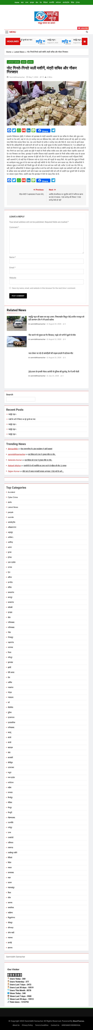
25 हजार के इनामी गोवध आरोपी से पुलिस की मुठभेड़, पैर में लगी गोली (53, 371)
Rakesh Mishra (14, 465)
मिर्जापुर (10, 797)
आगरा (10, 547)
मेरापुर (10, 807)
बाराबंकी (10, 757)
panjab (10, 512)
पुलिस (10, 712)
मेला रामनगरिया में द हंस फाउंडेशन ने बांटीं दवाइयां (36, 449)
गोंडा (9, 632)
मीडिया (10, 802)
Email (12, 267)
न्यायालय (10, 697)
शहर (22, 2)
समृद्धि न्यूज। (45, 40)
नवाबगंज (10, 687)
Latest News (13, 62)
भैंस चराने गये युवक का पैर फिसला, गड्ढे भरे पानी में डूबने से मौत (52, 335)
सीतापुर (10, 923)
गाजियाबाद (11, 622)
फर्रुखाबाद (11, 727)
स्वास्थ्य (10, 938)
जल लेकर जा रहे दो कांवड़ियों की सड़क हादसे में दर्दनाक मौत (50, 353)
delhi (10, 502)
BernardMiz (13, 449)
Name (12, 257)
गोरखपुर (10, 637)
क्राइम (32, 2)
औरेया (10, 577)
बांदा (9, 752)
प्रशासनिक (11, 722)
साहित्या (10, 913)
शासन (10, 883)
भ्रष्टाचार (11, 767)
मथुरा (9, 772)
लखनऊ (10, 847)
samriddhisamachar (17, 77)
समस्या (10, 903)
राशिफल (10, 843)
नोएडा (10, 692)
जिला (9, 652)
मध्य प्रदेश (11, 777)
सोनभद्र (10, 928)
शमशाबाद (11, 872)
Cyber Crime (13, 497)
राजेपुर (10, 827)
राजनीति (51, 2)
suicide (11, 517)
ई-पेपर (78, 2)
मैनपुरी (10, 812)
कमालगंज (11, 592)
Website (12, 278)
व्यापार (10, 868)
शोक (9, 897)
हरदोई (10, 943)
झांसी (9, 667)
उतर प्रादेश (12, 562)
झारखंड (30, 62)
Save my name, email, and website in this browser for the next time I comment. (44, 288)
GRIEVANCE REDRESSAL (71, 1025)
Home (17, 2)
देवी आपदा (11, 672)
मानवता (10, 792)
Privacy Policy (27, 1025)
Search (9, 394)
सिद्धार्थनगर (11, 918)
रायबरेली (10, 837)
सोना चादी (11, 933)
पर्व (9, 702)
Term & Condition (41, 1025)
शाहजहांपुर (11, 887)
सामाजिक (11, 908)
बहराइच (10, 747)
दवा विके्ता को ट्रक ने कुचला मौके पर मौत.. (42, 454)
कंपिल (10, 587)
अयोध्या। (11, 537)
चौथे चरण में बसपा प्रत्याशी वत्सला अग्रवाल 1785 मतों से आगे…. (43, 471)
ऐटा (9, 572)
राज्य (26, 2)
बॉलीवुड (10, 762)
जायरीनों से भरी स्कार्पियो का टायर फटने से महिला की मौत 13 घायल (45, 466)
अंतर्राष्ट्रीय (66, 2)
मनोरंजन (58, 2)
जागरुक (10, 647)
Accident (11, 492)
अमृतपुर (10, 532)
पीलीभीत (10, 707)
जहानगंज (11, 642)
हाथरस (10, 948)
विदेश (72, 2)
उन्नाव (10, 567)
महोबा (9, 787)
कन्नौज (10, 582)
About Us (16, 1025)
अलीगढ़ (10, 542)
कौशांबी (10, 607)
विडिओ (45, 2)
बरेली (9, 737)
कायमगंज (11, 602)
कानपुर (10, 597)
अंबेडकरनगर (12, 527)
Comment (14, 227)
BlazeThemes (78, 1021)
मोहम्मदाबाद (11, 818)
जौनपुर (10, 657)
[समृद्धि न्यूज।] (33, 41)
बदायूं (9, 732)
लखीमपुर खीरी (12, 853)
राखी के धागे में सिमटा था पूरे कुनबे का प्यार (21, 419)
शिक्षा (9, 893)
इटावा (9, 552)
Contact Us (55, 1025)
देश (41, 2)
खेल (37, 2)
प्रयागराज (11, 717)
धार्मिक (10, 682)
